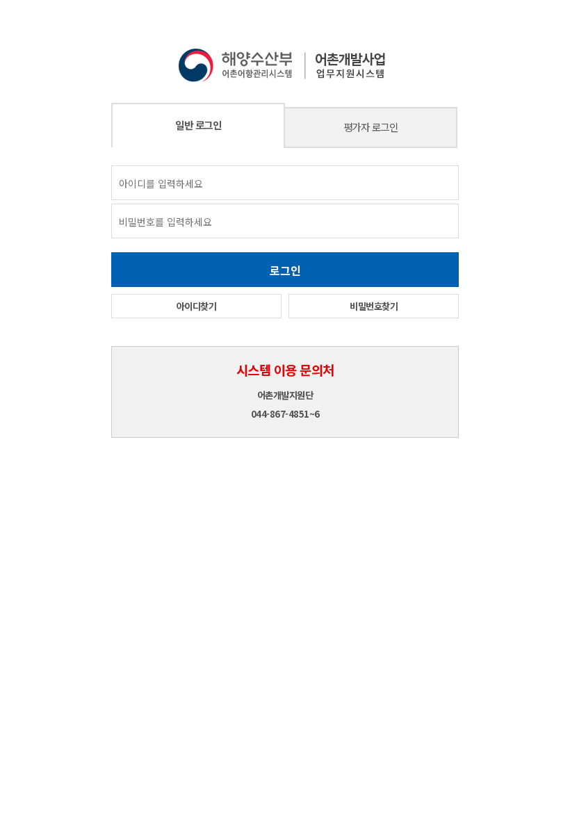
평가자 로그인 (370, 127)
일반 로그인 (198, 124)
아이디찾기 (197, 306)
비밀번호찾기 (374, 306)
